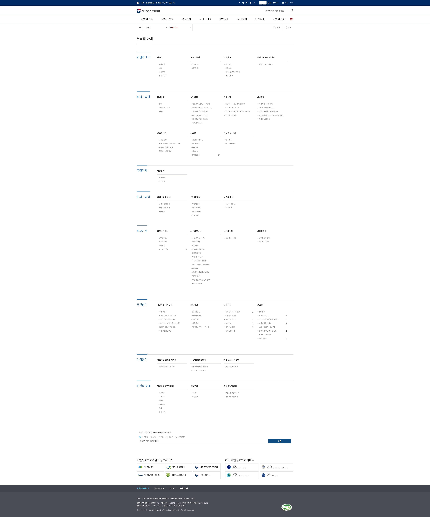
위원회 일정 (195, 197)
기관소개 (162, 393)
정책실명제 (261, 231)
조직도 (194, 393)
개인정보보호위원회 (165, 386)
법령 (160, 104)
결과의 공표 (163, 76)
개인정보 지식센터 (231, 359)
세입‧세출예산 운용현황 (200, 264)
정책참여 (195, 319)
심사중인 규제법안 (231, 316)
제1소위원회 (196, 208)
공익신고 (262, 312)
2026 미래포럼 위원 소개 (167, 316)
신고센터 (261, 305)
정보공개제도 (162, 231)
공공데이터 (228, 231)
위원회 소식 (147, 19)
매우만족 (145, 437)
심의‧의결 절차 (164, 208)
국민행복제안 (196, 316)
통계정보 (195, 147)
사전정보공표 (196, 231)
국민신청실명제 (264, 242)
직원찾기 (195, 397)
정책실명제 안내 (264, 238)
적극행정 (195, 323)
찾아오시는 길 (159, 488)
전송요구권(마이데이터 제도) (202, 108)
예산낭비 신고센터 (265, 335)
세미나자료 (196, 151)
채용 (160, 68)
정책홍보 (227, 57)
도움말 (172, 488)
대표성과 (162, 181)
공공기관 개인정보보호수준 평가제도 (271, 115)
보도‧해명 (195, 57)
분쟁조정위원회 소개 (232, 393)
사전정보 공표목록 (198, 238)
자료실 (193, 133)
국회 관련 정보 (230, 144)
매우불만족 (181, 437)
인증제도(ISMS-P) (232, 108)
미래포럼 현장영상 (165, 331)
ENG (291, 3)
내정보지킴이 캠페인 (266, 64)
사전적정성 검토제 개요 (200, 367)
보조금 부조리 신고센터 (267, 327)
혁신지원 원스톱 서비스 (166, 359)
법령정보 (160, 97)
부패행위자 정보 (197, 257)
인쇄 (278, 27)
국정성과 (160, 170)
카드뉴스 (228, 68)
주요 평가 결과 (197, 284)
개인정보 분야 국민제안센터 (201, 327)
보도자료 (195, 64)
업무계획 (228, 140)
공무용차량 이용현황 (199, 261)
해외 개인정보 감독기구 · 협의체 (170, 144)
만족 (154, 437)
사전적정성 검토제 (198, 359)
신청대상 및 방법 (164, 204)
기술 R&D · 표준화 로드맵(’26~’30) (237, 111)
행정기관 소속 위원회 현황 (201, 280)
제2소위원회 (196, 211)
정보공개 (224, 19)
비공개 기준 (163, 242)
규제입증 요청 (230, 331)
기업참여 (260, 19)
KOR (286, 3)
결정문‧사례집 (197, 140)
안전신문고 (262, 338)
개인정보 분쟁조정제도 (200, 111)
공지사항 (162, 64)
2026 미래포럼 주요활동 (167, 327)
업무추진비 (196, 242)
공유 (289, 27)
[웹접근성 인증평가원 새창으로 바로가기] (286, 507)
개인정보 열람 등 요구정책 (201, 104)
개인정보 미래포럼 (164, 305)
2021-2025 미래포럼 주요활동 (169, 323)
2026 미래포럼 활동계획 (167, 319)
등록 (279, 441)
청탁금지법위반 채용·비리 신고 (269, 319)
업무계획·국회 (230, 133)
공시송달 (162, 72)
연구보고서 (196, 155)
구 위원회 (195, 215)
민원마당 (194, 305)
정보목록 (162, 245)
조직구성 (194, 386)
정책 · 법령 (167, 19)
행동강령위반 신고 (265, 323)
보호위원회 (196, 204)
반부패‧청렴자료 (198, 249)
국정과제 (186, 19)
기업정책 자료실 (230, 115)
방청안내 (162, 211)
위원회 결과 (196, 276)
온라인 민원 (196, 312)
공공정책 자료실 (264, 119)
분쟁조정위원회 (230, 386)
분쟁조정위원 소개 (231, 397)
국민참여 (242, 19)
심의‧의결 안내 (164, 197)
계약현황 (195, 268)
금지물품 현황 (197, 253)
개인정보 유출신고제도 (200, 115)
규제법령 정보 (230, 319)
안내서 (161, 111)
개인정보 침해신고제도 (200, 119)
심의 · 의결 (205, 19)
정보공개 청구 (163, 249)
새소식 (160, 57)
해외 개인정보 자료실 (166, 147)
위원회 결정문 (230, 204)
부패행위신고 (263, 316)
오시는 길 (162, 412)
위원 (160, 408)
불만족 (170, 437)
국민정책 (194, 97)
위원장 (161, 400)
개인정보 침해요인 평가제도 (268, 111)
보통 (161, 437)
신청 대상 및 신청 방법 (199, 370)
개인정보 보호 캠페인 (266, 57)
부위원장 (162, 404)
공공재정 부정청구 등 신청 (268, 331)
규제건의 (228, 323)
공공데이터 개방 (230, 238)
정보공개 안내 (163, 238)
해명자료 (195, 68)
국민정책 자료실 (197, 123)
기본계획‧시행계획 (266, 104)
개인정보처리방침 (143, 488)
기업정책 (227, 97)
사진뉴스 (228, 64)
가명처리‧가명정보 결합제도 (235, 104)
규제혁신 (227, 305)
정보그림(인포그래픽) (232, 72)
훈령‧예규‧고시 (165, 108)
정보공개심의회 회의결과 (200, 272)
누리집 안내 (184, 488)
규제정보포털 (230, 327)
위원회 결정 (228, 197)
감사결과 (195, 245)
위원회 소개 (279, 19)
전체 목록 (162, 177)
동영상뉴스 (229, 76)
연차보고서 (196, 144)
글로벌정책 (161, 133)
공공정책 (261, 97)
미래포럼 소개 (163, 312)
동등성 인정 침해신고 (166, 151)
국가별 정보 (163, 140)
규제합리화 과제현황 (232, 312)
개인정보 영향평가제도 (266, 108)
